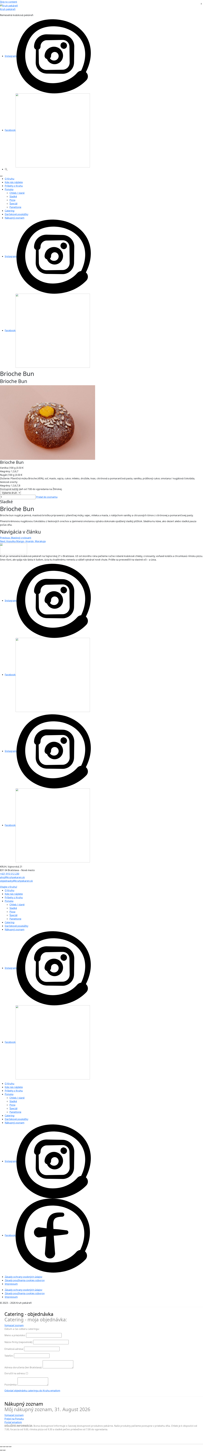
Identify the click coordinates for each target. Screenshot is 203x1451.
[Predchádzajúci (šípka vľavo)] (1, 1450)
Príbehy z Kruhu (14, 185)
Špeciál (13, 203)
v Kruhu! (8, 886)
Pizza (12, 200)
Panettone (15, 207)
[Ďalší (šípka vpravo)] (4, 1450)
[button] (6, 169)
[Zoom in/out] (1, 1446)
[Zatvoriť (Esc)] (10, 1446)
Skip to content (8, 1)
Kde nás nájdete (14, 182)
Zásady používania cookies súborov (25, 1280)
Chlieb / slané (17, 193)
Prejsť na (14, 1418)
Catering (9, 210)
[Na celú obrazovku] (4, 1446)
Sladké (13, 196)
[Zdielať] (7, 1446)
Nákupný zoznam (14, 217)
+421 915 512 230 (9, 873)
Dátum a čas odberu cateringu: (21, 1329)
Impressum (11, 1283)
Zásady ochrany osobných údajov (23, 1276)
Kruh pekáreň (7, 9)
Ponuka (9, 189)
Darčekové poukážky (16, 214)
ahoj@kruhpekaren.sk (12, 877)
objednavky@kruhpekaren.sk (16, 880)
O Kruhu (9, 178)
